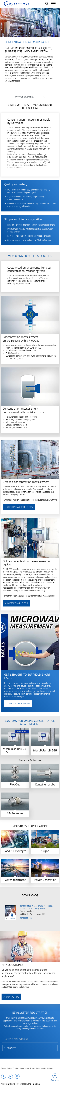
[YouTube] (17, 1076)
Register (11, 1048)
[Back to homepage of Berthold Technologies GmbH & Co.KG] (16, 3)
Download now (26, 918)
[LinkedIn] (10, 1076)
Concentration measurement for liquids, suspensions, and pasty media (36, 907)
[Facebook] (3, 1076)
